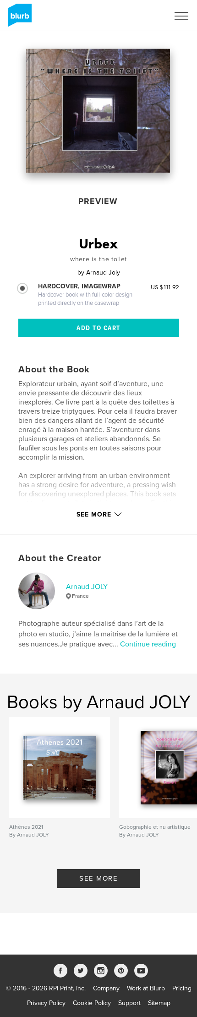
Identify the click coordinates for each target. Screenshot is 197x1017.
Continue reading (148, 644)
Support (129, 1003)
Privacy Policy (46, 1003)
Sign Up (146, 16)
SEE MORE (98, 878)
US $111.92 (165, 287)
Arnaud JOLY (87, 586)
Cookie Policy (92, 1003)
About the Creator (59, 558)
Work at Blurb (146, 988)
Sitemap (159, 1003)
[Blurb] (18, 19)
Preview (98, 201)
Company (106, 988)
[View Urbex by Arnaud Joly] (98, 111)
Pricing (182, 988)
